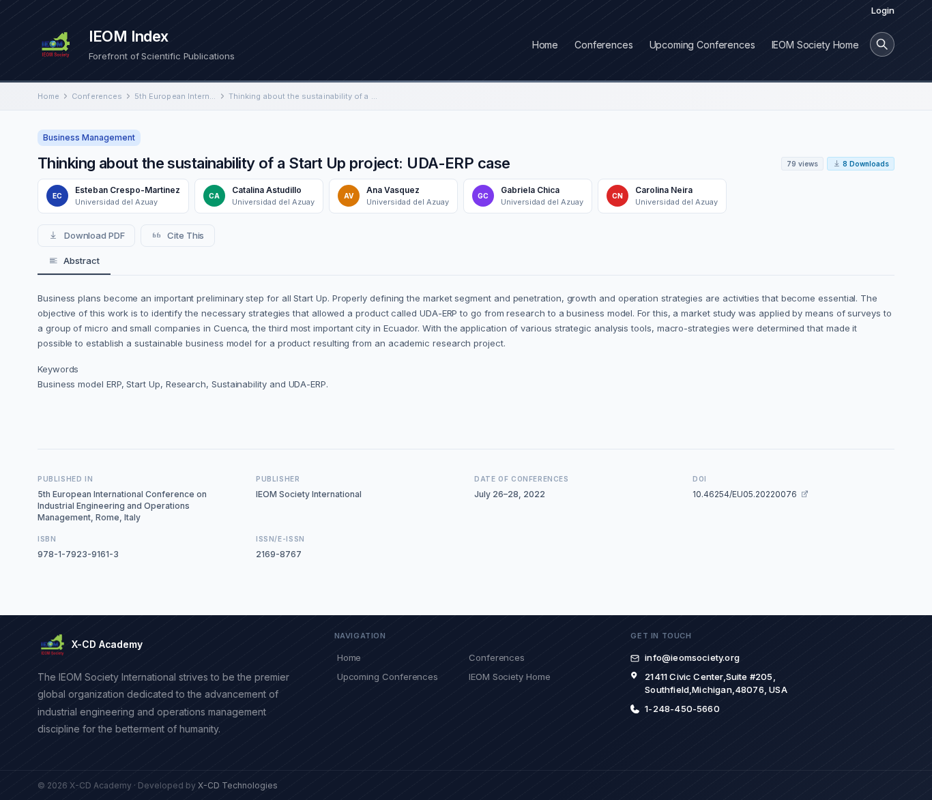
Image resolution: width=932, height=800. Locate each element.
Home (545, 44)
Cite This (185, 235)
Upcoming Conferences (702, 44)
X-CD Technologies (238, 785)
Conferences (603, 44)
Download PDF (94, 235)
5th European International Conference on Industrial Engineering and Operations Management (175, 96)
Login (882, 10)
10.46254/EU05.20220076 (745, 494)
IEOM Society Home (815, 44)
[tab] (74, 261)
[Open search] (882, 44)
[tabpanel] (466, 354)
